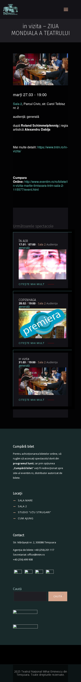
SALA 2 (22, 506)
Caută (17, 589)
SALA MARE (25, 500)
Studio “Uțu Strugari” (34, 512)
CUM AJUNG (25, 518)
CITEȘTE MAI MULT (31, 284)
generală (24, 248)
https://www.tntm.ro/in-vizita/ (40, 149)
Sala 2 (17, 103)
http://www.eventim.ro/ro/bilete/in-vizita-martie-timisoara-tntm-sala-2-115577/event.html (40, 185)
